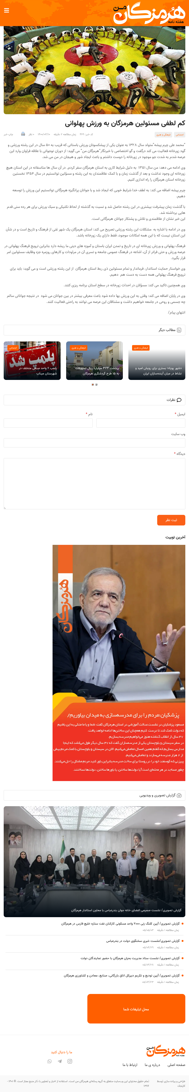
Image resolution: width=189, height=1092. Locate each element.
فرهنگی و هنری (163, 135)
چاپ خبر (8, 134)
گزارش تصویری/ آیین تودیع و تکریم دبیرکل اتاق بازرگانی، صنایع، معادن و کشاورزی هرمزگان (122, 975)
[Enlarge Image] (94, 66)
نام (89, 414)
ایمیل (180, 414)
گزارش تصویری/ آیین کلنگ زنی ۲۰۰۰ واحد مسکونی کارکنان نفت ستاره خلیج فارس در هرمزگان (120, 923)
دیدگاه (179, 454)
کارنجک (181, 1086)
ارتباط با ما (130, 1065)
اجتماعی (179, 135)
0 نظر (31, 134)
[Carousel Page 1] (96, 384)
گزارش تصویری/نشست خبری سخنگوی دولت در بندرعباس (143, 941)
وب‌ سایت (178, 434)
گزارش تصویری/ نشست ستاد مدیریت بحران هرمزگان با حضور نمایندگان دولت (130, 958)
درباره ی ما (152, 1065)
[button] (6, 10)
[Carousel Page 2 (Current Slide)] (93, 384)
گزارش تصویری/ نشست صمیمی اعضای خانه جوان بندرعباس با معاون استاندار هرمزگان (126, 910)
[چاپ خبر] (23, 134)
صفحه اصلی (176, 1065)
